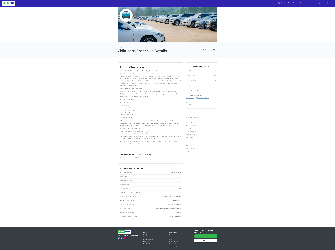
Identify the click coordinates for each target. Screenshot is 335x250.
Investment (311, 3)
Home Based (189, 137)
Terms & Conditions (203, 98)
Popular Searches (293, 3)
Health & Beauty (190, 134)
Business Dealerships (192, 126)
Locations (284, 3)
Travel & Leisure (190, 148)
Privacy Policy (190, 98)
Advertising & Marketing (192, 117)
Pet (187, 143)
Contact (171, 239)
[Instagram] (124, 238)
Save (214, 49)
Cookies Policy (173, 246)
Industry (277, 3)
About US (171, 237)
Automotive (125, 47)
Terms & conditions (174, 241)
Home (119, 47)
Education (188, 128)
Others (188, 151)
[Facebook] (119, 238)
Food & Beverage (191, 131)
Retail (187, 145)
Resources (303, 3)
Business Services (191, 123)
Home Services (190, 140)
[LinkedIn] (122, 238)
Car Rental (133, 47)
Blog (170, 234)
